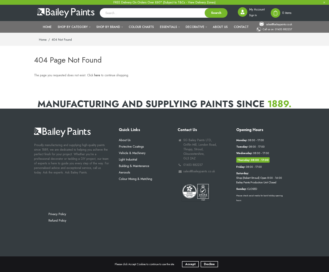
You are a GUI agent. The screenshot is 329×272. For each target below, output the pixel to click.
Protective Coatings (131, 146)
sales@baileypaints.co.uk (278, 24)
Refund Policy (57, 220)
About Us (125, 140)
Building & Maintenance (134, 166)
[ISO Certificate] (195, 192)
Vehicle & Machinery (132, 153)
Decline (209, 264)
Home (43, 39)
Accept (190, 264)
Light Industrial (128, 159)
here (97, 75)
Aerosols (124, 172)
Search (216, 13)
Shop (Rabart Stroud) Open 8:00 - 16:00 (259, 178)
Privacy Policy (57, 214)
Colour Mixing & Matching (135, 179)
